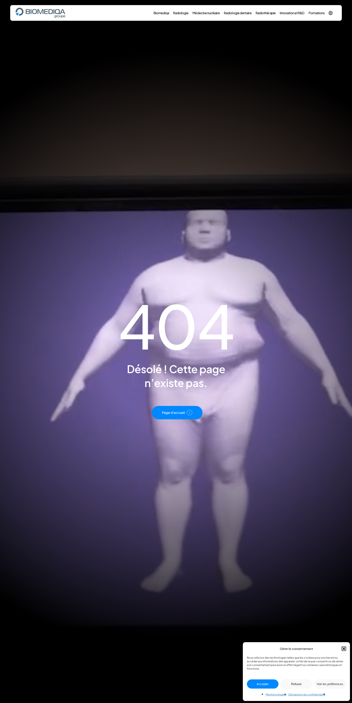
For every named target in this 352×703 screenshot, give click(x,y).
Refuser (296, 684)
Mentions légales (276, 694)
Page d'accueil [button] (173, 412)
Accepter (263, 684)
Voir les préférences (330, 684)
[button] (344, 649)
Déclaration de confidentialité (306, 694)
